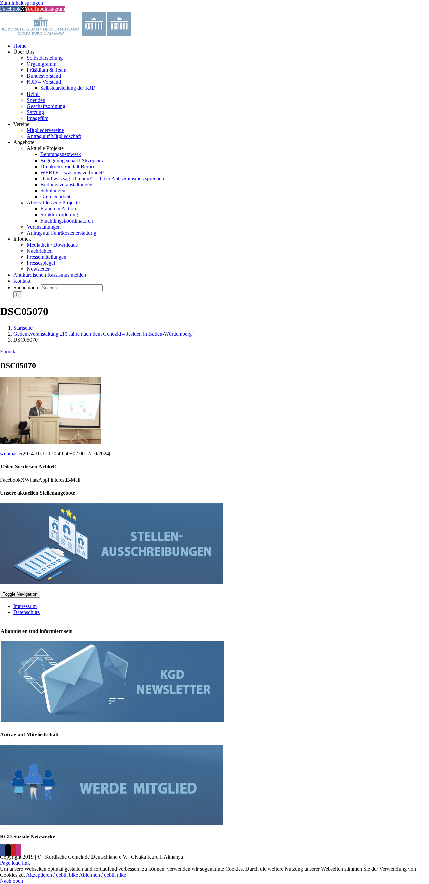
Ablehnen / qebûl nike (102, 875)
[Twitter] (8, 850)
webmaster (11, 453)
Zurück (7, 351)
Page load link (15, 863)
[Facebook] (2, 850)
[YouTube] (13, 850)
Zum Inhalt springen (21, 3)
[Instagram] (18, 850)
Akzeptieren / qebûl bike (52, 875)
